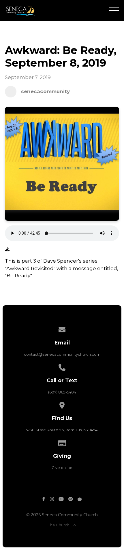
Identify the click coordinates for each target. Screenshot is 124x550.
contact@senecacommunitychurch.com (62, 354)
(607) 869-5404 (62, 392)
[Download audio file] (7, 249)
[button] (114, 10)
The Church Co (62, 525)
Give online (62, 467)
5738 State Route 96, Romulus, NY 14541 (62, 429)
